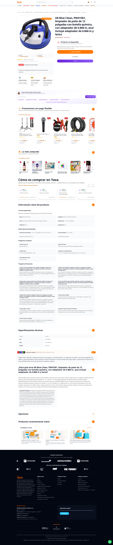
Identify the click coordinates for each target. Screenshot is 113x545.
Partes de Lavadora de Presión (73, 12)
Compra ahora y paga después (44, 486)
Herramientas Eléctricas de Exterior (41, 12)
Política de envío (81, 480)
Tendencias (44, 5)
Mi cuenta (60, 484)
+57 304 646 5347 (30, 517)
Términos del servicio (82, 488)
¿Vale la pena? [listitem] (21, 99)
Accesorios (84, 12)
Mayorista (38, 5)
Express (32, 5)
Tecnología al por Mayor (42, 499)
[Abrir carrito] (94, 2)
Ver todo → (93, 5)
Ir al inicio (75, 56)
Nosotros (39, 493)
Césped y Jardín (28, 12)
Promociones (26, 5)
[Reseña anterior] (89, 184)
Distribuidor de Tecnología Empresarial (45, 497)
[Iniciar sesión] (91, 2)
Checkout (60, 482)
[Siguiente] (92, 167)
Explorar (39, 480)
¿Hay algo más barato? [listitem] (54, 99)
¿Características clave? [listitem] (43, 99)
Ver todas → (90, 427)
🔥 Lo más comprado (53, 5)
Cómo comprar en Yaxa (42, 490)
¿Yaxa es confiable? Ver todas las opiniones (28, 185)
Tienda (59, 479)
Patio (23, 12)
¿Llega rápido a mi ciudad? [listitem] (31, 99)
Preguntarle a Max (90, 96)
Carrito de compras (62, 480)
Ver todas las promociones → (25, 114)
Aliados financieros (41, 488)
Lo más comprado (41, 484)
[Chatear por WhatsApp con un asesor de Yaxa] (110, 542)
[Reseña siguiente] (93, 184)
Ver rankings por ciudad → (24, 158)
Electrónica (70, 5)
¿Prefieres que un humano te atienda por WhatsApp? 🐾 (56, 102)
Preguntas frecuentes (42, 495)
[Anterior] (20, 167)
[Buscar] (72, 2)
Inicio (19, 12)
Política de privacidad (82, 482)
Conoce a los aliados (67, 457)
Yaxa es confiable (41, 491)
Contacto (80, 479)
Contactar (64, 513)
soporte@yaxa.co (24, 515)
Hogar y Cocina (63, 5)
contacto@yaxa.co (25, 513)
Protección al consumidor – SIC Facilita (86, 490)
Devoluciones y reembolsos (84, 486)
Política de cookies (82, 484)
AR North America (24, 56)
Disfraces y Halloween (79, 5)
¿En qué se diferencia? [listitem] (65, 99)
